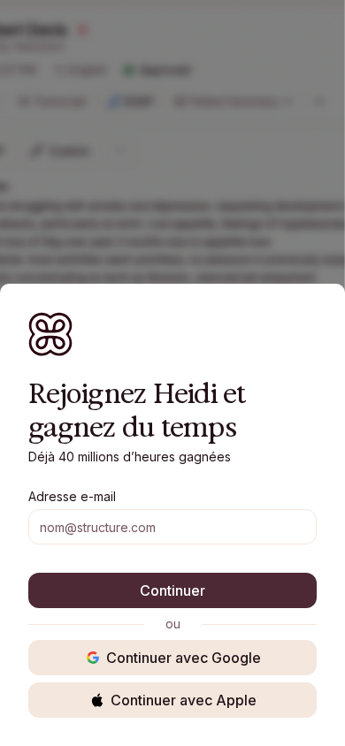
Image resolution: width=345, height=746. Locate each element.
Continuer (172, 590)
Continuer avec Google (183, 657)
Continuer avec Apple (184, 700)
